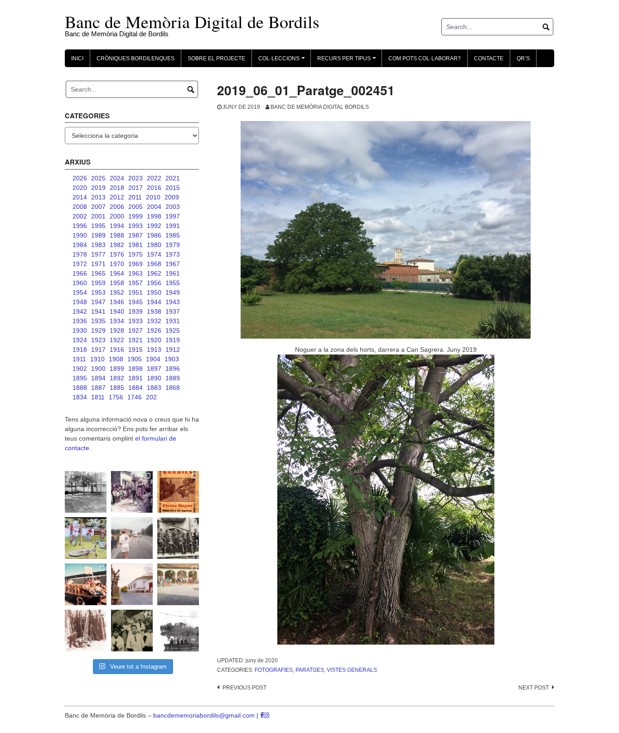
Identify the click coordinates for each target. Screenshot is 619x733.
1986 (154, 235)
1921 (135, 340)
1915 (135, 349)
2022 (154, 178)
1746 (134, 397)
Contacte (488, 58)
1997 (172, 216)
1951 (135, 292)
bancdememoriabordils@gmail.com (204, 715)
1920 (154, 340)
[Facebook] (262, 715)
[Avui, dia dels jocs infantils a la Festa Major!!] (132, 492)
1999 (135, 216)
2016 (154, 187)
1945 (135, 302)
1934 (117, 321)
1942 (80, 311)
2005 (135, 206)
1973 (172, 254)
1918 (80, 349)
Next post (533, 687)
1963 (135, 273)
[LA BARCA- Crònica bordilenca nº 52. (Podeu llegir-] (178, 630)
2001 (98, 216)
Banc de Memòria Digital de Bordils (192, 21)
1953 (98, 292)
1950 (154, 292)
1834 (80, 397)
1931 (172, 321)
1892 (117, 378)
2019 (98, 187)
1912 (172, 349)
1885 (117, 387)
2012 (117, 197)
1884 (135, 387)
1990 (80, 235)
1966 (80, 273)
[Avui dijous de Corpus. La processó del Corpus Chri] (132, 630)
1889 (172, 378)
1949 (172, 292)
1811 (98, 397)
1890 (154, 378)
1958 (117, 282)
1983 (98, 244)
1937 (172, 311)
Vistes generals (352, 670)
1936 (80, 321)
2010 (153, 197)
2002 (80, 216)
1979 (172, 244)
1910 (97, 359)
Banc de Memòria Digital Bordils (320, 107)
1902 (80, 368)
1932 (154, 321)
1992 (154, 225)
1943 (172, 302)
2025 (98, 178)
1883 (154, 387)
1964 (117, 273)
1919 (172, 340)
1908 (116, 359)
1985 (172, 235)
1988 (117, 235)
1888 (80, 387)
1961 (172, 273)
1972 (80, 263)
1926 (154, 330)
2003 (172, 206)
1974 (154, 254)
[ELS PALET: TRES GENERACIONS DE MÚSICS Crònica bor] (178, 538)
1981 (135, 244)
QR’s (523, 58)
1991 (172, 225)
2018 (117, 187)
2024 (117, 178)
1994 (117, 225)
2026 (80, 178)
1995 (98, 225)
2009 (171, 197)
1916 (117, 349)
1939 (135, 311)
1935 (98, 321)
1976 (117, 254)
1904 (153, 359)
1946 (117, 302)
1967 (172, 263)
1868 (172, 387)
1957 (135, 282)
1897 (154, 368)
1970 (117, 263)
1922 (117, 340)
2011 (135, 197)
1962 (154, 273)
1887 (98, 387)
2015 (172, 187)
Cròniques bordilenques (135, 58)
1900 (98, 368)
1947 (98, 302)
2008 (80, 206)
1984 (80, 244)
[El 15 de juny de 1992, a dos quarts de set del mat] (132, 538)
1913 (154, 349)
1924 (80, 340)
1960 (80, 282)
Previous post (244, 687)
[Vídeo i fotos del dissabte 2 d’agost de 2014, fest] (85, 538)
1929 (98, 330)
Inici (77, 58)
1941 (98, 311)
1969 (135, 263)
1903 (171, 359)
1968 (154, 263)
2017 (135, 187)
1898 (135, 368)
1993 (135, 225)
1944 (154, 302)
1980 (154, 244)
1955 (172, 282)
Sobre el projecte (216, 58)
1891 (135, 378)
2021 (172, 178)
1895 (80, 378)
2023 (135, 178)
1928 (117, 330)
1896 (172, 368)
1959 (98, 282)
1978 (80, 254)
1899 (117, 368)
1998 (154, 216)
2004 (154, 206)
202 (151, 397)
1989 (98, 235)
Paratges (309, 670)
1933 (135, 321)
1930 (80, 330)
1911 (79, 359)
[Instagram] (266, 715)
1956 (154, 282)
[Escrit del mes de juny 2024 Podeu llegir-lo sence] (85, 630)
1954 (80, 292)
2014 (80, 197)
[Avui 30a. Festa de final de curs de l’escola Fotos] (178, 584)
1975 (135, 254)
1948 (80, 302)
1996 (80, 225)
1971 (98, 263)
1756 (116, 397)
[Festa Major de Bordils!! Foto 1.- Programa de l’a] (178, 492)
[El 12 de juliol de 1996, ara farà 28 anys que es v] (85, 584)
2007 (98, 206)
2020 (80, 187)
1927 (135, 330)
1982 (117, 244)
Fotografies (274, 670)
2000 (117, 216)
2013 (98, 197)
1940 (117, 311)
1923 (98, 340)
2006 (117, 206)
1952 (117, 292)
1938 (154, 311)
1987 (135, 235)
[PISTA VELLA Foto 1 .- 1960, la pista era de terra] (85, 492)
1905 (134, 359)
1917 (98, 349)
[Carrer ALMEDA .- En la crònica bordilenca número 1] (132, 584)
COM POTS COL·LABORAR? (424, 58)
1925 (172, 330)
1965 (98, 273)
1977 (98, 254)
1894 (98, 378)
